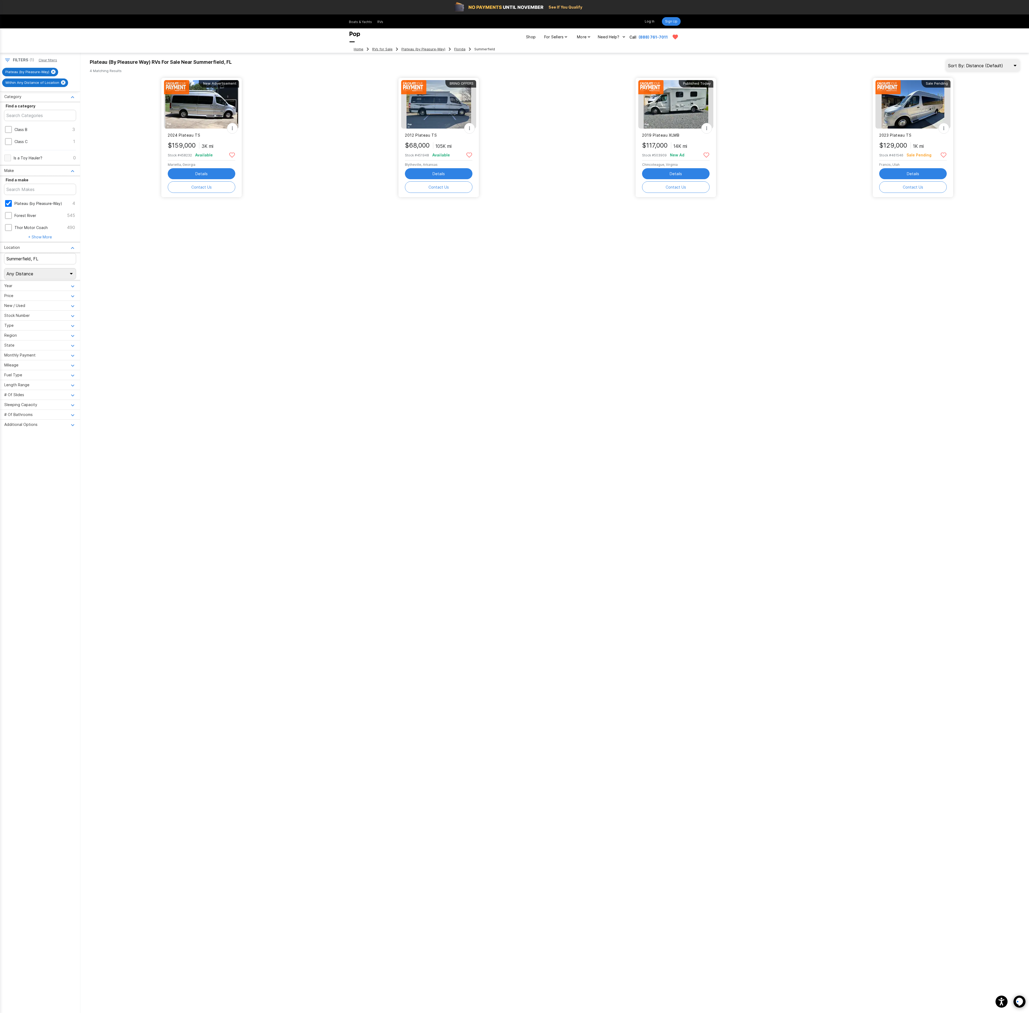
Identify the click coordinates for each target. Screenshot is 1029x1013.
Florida (459, 49)
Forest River (25, 215)
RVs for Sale (382, 49)
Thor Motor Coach (31, 227)
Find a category (20, 106)
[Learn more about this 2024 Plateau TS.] (201, 104)
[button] (1002, 1002)
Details (201, 173)
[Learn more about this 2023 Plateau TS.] (912, 104)
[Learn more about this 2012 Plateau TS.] (438, 104)
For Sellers (554, 37)
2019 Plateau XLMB (661, 135)
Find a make (17, 180)
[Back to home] (354, 37)
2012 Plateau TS (421, 135)
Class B (20, 129)
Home (358, 49)
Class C (21, 141)
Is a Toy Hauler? (28, 158)
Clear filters (48, 60)
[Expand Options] (232, 128)
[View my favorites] (675, 36)
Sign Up (671, 21)
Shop (531, 37)
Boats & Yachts (360, 22)
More (582, 37)
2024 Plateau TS (184, 135)
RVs (380, 22)
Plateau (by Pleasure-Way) (423, 49)
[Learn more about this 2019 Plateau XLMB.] (675, 104)
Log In (649, 21)
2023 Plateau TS (895, 135)
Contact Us (201, 187)
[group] (30, 72)
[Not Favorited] (232, 154)
